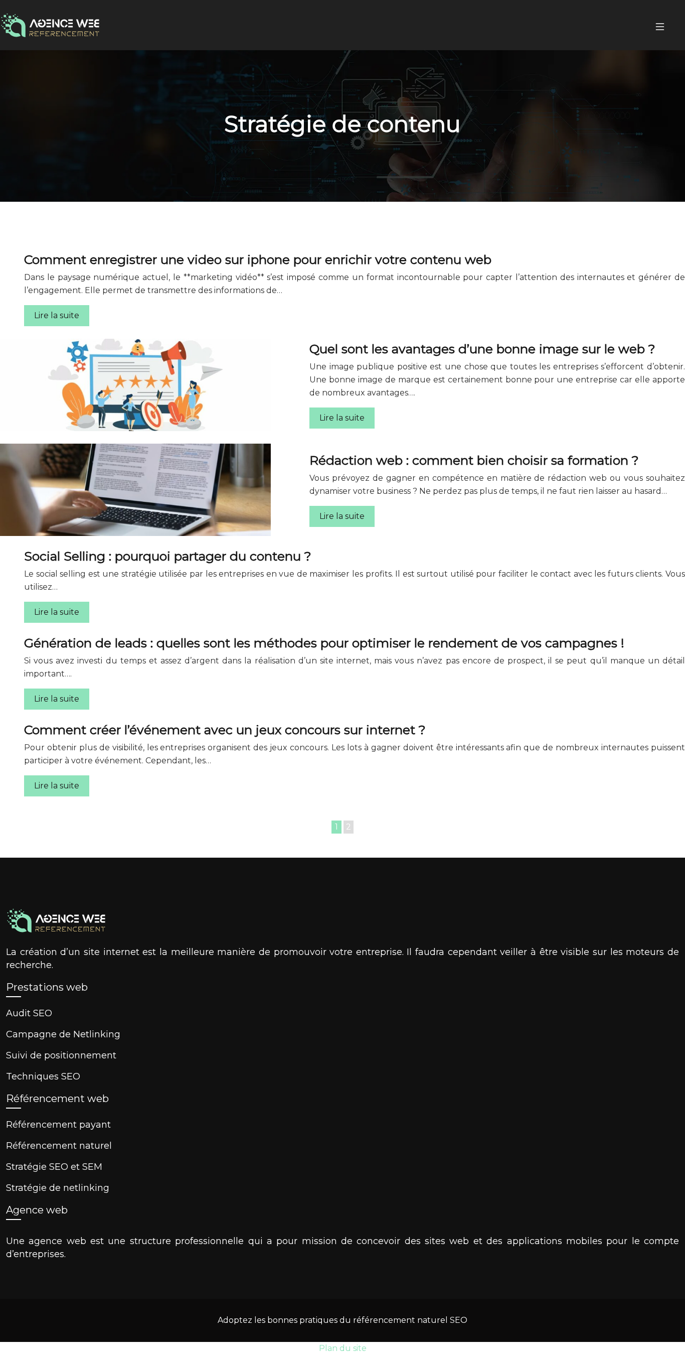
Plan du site (343, 1348)
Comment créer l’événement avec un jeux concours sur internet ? (225, 729)
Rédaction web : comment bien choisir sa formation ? (474, 460)
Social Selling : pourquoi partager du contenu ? (167, 556)
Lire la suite (56, 315)
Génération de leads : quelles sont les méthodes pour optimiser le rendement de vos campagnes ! (324, 642)
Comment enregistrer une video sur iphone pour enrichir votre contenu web (257, 259)
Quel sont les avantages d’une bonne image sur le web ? (482, 348)
